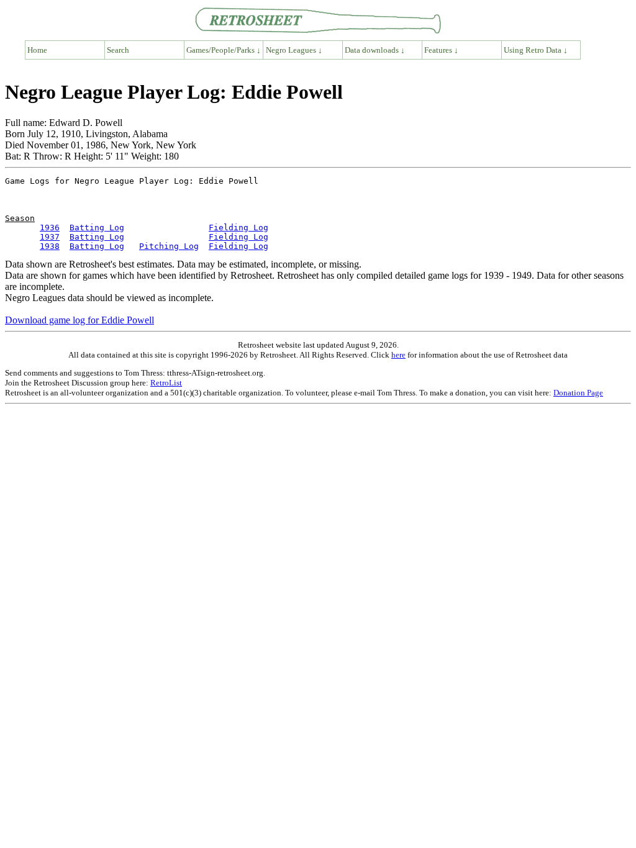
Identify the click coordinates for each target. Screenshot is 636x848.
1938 (50, 246)
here (398, 354)
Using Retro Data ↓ (536, 50)
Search (118, 50)
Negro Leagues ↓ (294, 50)
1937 (50, 236)
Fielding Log (238, 227)
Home (37, 50)
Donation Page (578, 392)
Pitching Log (169, 246)
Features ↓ (441, 50)
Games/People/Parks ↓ (223, 50)
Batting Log (97, 227)
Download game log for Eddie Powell (79, 320)
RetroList (166, 382)
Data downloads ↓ (375, 50)
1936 (50, 227)
